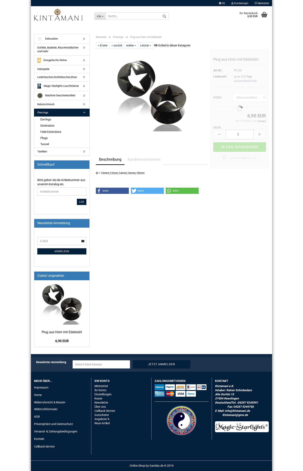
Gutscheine (101, 415)
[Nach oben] (291, 465)
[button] (112, 191)
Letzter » (145, 45)
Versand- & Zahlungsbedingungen (55, 431)
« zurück (117, 45)
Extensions (47, 125)
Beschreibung (110, 159)
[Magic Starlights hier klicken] (242, 426)
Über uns (100, 406)
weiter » (131, 45)
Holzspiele (43, 69)
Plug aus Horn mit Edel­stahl (62, 332)
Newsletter (101, 402)
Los (81, 201)
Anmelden (61, 251)
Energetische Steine (55, 60)
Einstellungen (103, 394)
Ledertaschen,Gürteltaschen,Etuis (57, 77)
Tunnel (44, 144)
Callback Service (44, 446)
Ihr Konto (100, 390)
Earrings (45, 119)
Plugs (44, 138)
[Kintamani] (61, 14)
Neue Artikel (102, 423)
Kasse (98, 398)
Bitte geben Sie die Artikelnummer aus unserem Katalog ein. (61, 182)
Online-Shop (137, 465)
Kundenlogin (241, 3)
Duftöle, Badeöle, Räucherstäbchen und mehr (58, 49)
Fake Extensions (50, 131)
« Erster (103, 45)
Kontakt (39, 438)
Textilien (42, 151)
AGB (37, 416)
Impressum (41, 387)
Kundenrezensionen (144, 159)
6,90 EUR (62, 341)
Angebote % (101, 419)
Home (38, 395)
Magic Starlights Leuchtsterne (61, 85)
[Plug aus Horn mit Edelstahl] (151, 95)
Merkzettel (263, 3)
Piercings (42, 112)
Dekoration (51, 38)
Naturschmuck (46, 104)
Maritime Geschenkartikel (60, 95)
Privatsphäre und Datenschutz (53, 424)
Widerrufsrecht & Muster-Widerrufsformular (50, 406)
